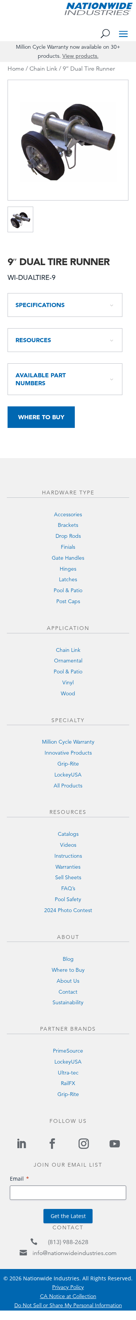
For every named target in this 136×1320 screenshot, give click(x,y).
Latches (68, 579)
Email (17, 1178)
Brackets (68, 525)
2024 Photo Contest (68, 910)
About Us (68, 980)
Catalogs (68, 834)
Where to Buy (41, 417)
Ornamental (68, 660)
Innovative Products (68, 752)
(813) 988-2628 (68, 1242)
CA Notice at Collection (68, 1296)
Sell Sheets (68, 877)
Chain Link (43, 69)
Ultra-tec (68, 1072)
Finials (68, 546)
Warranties (68, 866)
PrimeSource (68, 1050)
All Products (68, 785)
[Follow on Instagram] (83, 1144)
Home (16, 69)
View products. (80, 55)
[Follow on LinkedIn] (21, 1144)
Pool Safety (68, 899)
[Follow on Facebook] (52, 1144)
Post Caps (68, 601)
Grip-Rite (68, 763)
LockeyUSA (68, 774)
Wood (68, 693)
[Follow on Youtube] (114, 1144)
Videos (68, 844)
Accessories (68, 514)
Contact (68, 991)
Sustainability (68, 1002)
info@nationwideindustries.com (74, 1253)
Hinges (68, 568)
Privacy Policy (68, 1287)
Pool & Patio (68, 590)
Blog (68, 959)
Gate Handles (68, 557)
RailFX (68, 1083)
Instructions (68, 855)
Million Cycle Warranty (68, 741)
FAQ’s (68, 888)
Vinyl (68, 682)
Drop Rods (68, 536)
